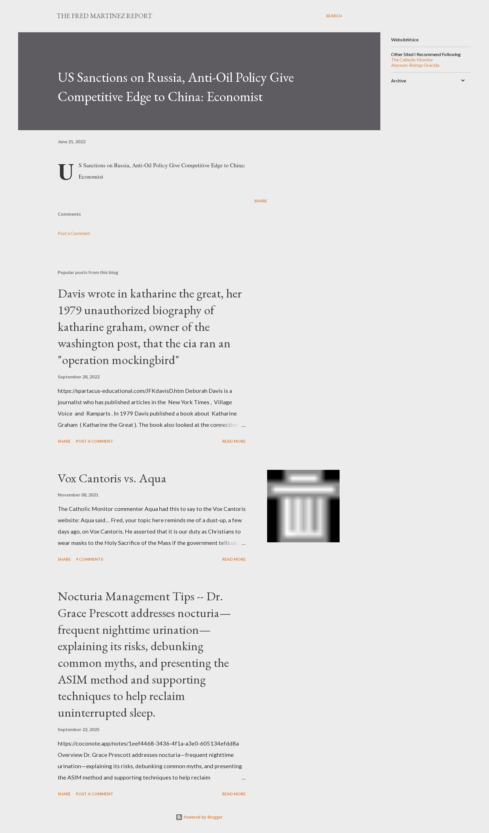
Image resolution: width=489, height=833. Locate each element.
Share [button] (260, 200)
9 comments (89, 559)
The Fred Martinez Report (104, 15)
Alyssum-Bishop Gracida (415, 65)
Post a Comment (74, 233)
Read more (234, 441)
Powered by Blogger (203, 817)
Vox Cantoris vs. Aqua (112, 478)
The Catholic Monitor (412, 59)
